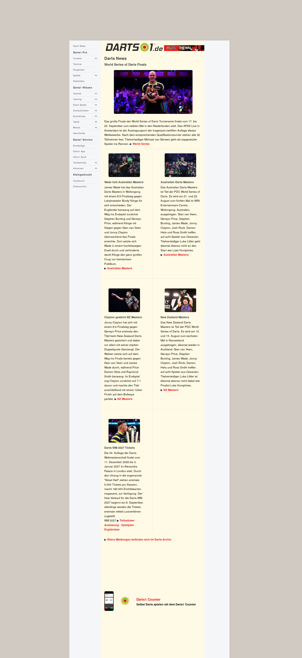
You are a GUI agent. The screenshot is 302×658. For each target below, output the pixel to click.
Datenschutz (80, 186)
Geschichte (79, 133)
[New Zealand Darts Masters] (124, 300)
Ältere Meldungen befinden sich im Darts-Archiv (139, 539)
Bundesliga (79, 145)
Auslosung (111, 525)
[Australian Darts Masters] (124, 165)
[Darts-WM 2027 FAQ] (124, 430)
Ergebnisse (112, 529)
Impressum (79, 180)
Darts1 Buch (79, 156)
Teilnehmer (127, 520)
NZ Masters (124, 399)
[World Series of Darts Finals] (153, 92)
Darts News (79, 45)
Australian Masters (119, 268)
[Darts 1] (134, 52)
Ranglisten (78, 69)
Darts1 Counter (148, 599)
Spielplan (127, 525)
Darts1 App (79, 151)
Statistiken (79, 81)
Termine (77, 64)
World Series (141, 144)
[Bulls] (185, 50)
